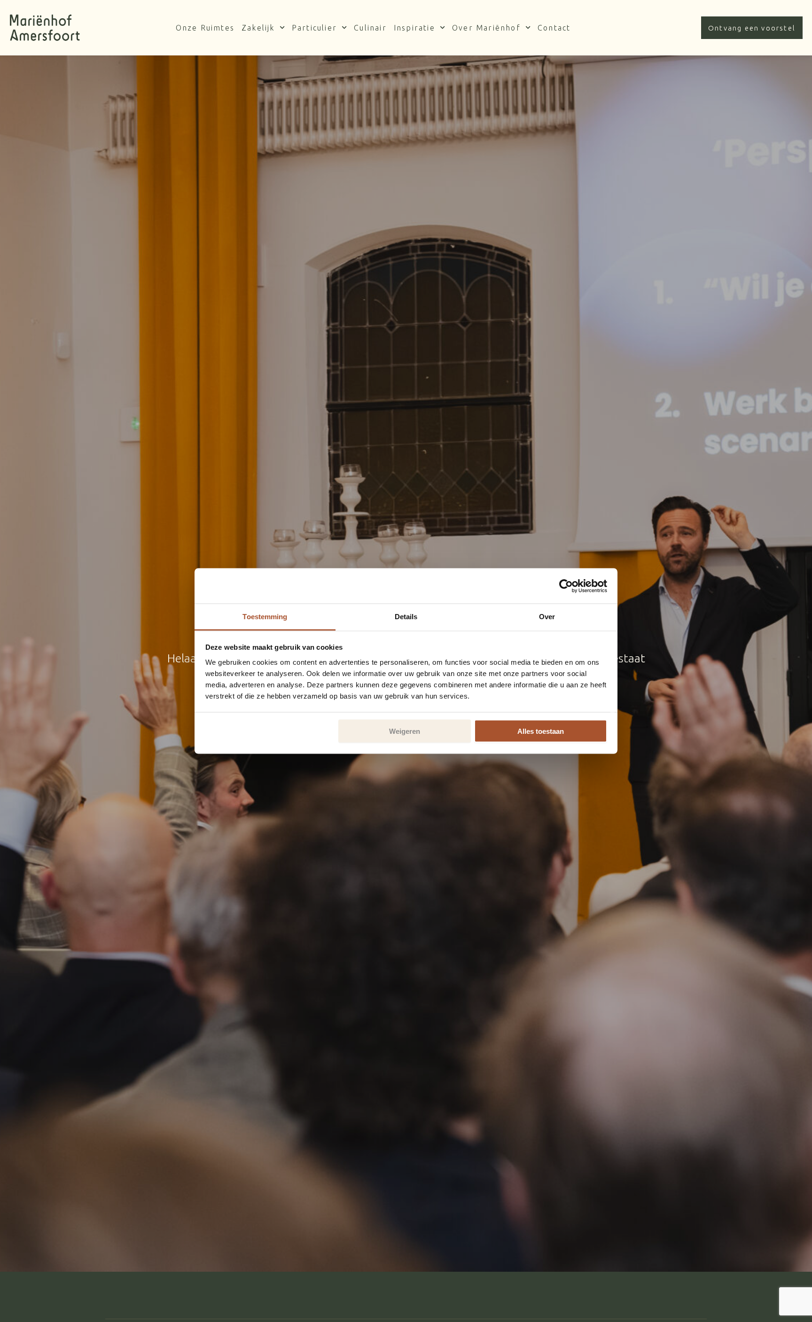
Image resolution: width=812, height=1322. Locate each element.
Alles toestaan (540, 731)
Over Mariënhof (486, 27)
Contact (554, 27)
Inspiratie (414, 27)
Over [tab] (547, 617)
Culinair (370, 27)
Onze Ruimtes (205, 27)
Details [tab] (406, 617)
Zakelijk (258, 27)
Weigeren (404, 731)
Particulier (314, 27)
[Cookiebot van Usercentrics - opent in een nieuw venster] (566, 586)
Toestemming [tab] (264, 617)
